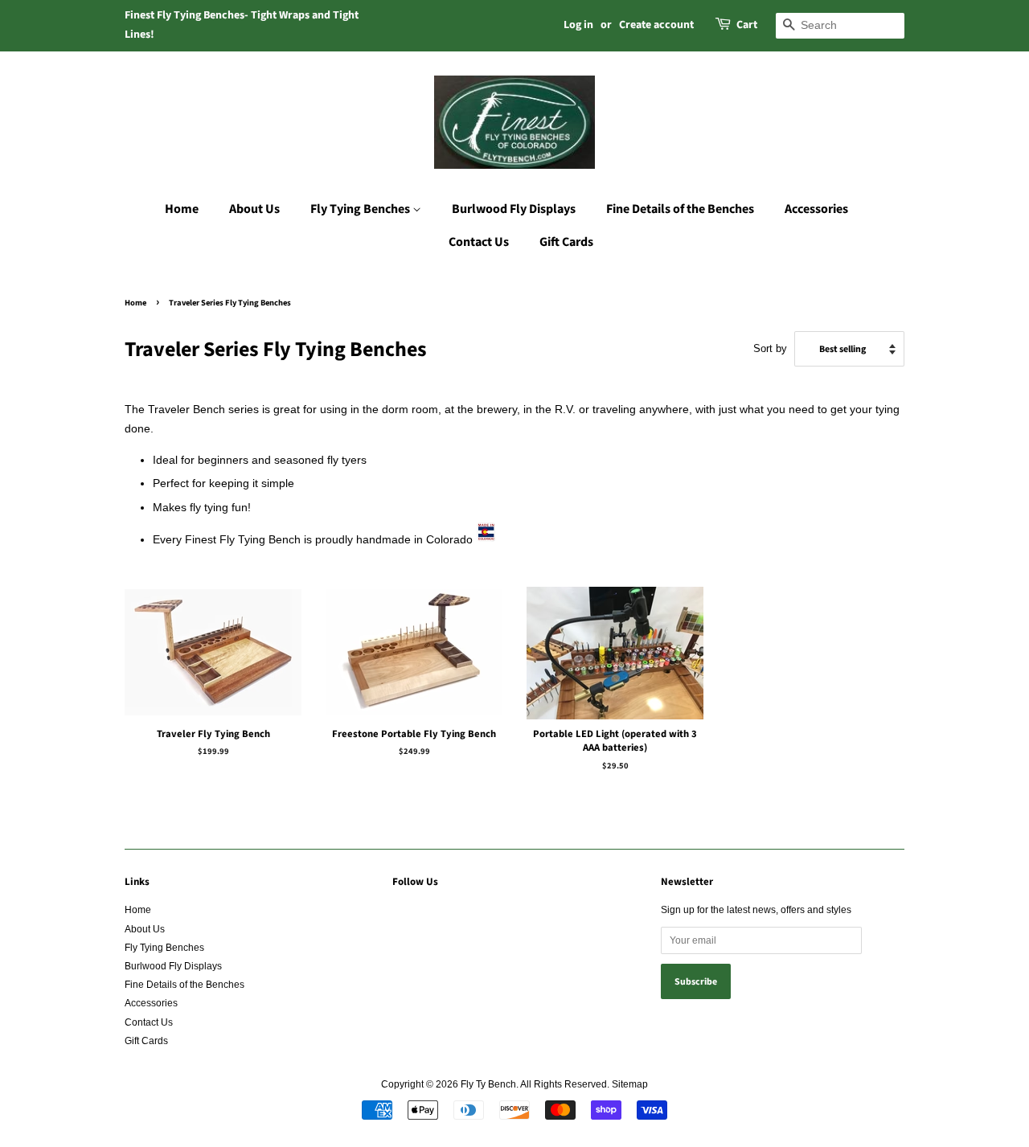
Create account (656, 25)
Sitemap (630, 1084)
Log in (578, 25)
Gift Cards (566, 242)
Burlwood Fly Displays (514, 209)
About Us (254, 209)
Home (182, 209)
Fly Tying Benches (361, 209)
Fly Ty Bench (488, 1084)
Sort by (770, 348)
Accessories (816, 209)
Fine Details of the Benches (680, 209)
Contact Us (479, 242)
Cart (746, 25)
